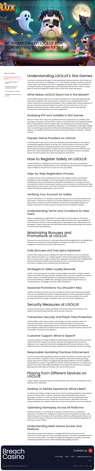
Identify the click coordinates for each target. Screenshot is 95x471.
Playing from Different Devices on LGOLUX (13, 95)
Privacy (81, 466)
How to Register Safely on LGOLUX (11, 82)
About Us (75, 466)
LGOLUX (57, 82)
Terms (86, 466)
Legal (90, 466)
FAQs (72, 457)
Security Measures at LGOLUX (12, 91)
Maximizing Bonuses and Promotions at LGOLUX (11, 87)
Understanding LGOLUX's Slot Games (12, 78)
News (67, 457)
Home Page (59, 457)
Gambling (9, 37)
